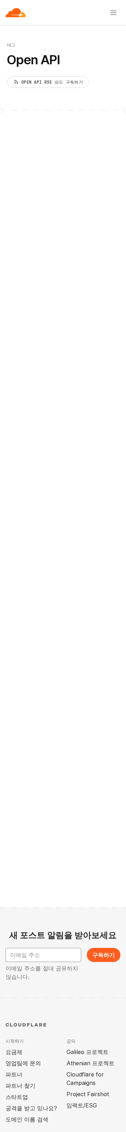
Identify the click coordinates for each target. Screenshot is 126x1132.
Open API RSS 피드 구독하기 (52, 82)
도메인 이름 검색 (27, 1119)
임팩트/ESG (81, 1105)
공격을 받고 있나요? (31, 1108)
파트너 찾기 (20, 1085)
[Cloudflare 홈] (16, 12)
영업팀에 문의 (23, 1063)
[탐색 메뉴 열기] (113, 13)
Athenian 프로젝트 (90, 1063)
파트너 (14, 1074)
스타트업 (17, 1096)
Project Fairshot (87, 1094)
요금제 (14, 1051)
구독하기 (103, 954)
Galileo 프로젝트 (87, 1051)
